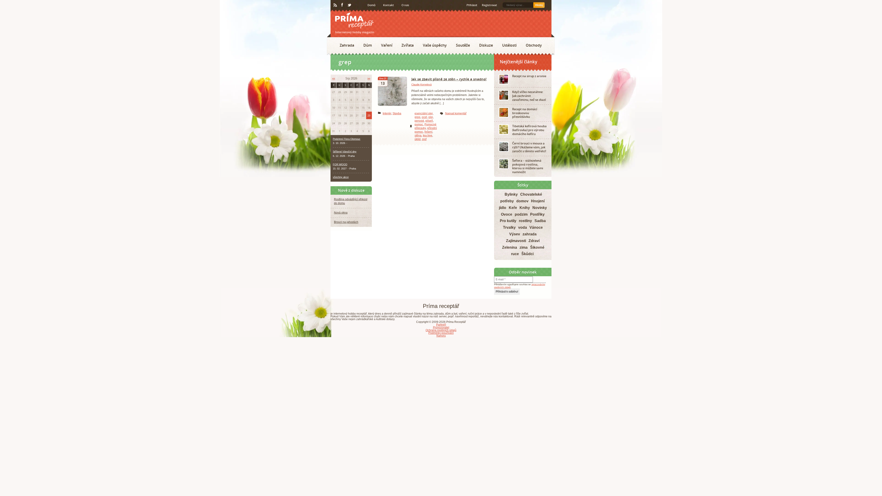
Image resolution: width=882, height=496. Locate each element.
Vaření (386, 45)
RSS (336, 5)
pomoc (419, 124)
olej (430, 117)
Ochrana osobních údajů (441, 330)
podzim (521, 214)
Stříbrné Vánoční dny (344, 151)
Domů (372, 5)
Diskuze (486, 45)
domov (522, 201)
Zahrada (347, 45)
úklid (418, 139)
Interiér (387, 113)
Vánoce (536, 227)
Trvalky (509, 227)
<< (333, 78)
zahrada (530, 234)
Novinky (539, 208)
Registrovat (489, 5)
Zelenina (509, 247)
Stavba (397, 113)
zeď (424, 139)
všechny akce (341, 177)
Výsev (514, 234)
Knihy (525, 208)
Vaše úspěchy (435, 45)
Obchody (534, 45)
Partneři (441, 324)
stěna (418, 135)
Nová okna (341, 212)
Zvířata (407, 45)
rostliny (525, 221)
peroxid (419, 120)
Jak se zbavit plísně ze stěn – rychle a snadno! (448, 79)
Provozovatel (441, 327)
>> (369, 78)
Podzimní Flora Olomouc (346, 139)
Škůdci (527, 254)
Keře (513, 208)
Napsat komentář (455, 113)
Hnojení (538, 201)
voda (522, 227)
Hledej (539, 5)
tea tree (427, 135)
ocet (424, 117)
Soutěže (463, 45)
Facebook (342, 5)
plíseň (429, 120)
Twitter (349, 5)
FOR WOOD (340, 164)
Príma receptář (354, 20)
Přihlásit (471, 5)
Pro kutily (508, 221)
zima (524, 247)
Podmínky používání (441, 333)
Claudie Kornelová (421, 84)
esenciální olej (424, 113)
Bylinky (511, 194)
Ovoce (506, 214)
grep (417, 117)
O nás (405, 5)
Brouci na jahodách (346, 222)
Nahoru (441, 335)
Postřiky (537, 214)
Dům (367, 45)
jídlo (502, 208)
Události (509, 45)
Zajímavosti (516, 241)
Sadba (540, 221)
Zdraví (534, 241)
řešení (428, 131)
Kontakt (388, 5)
